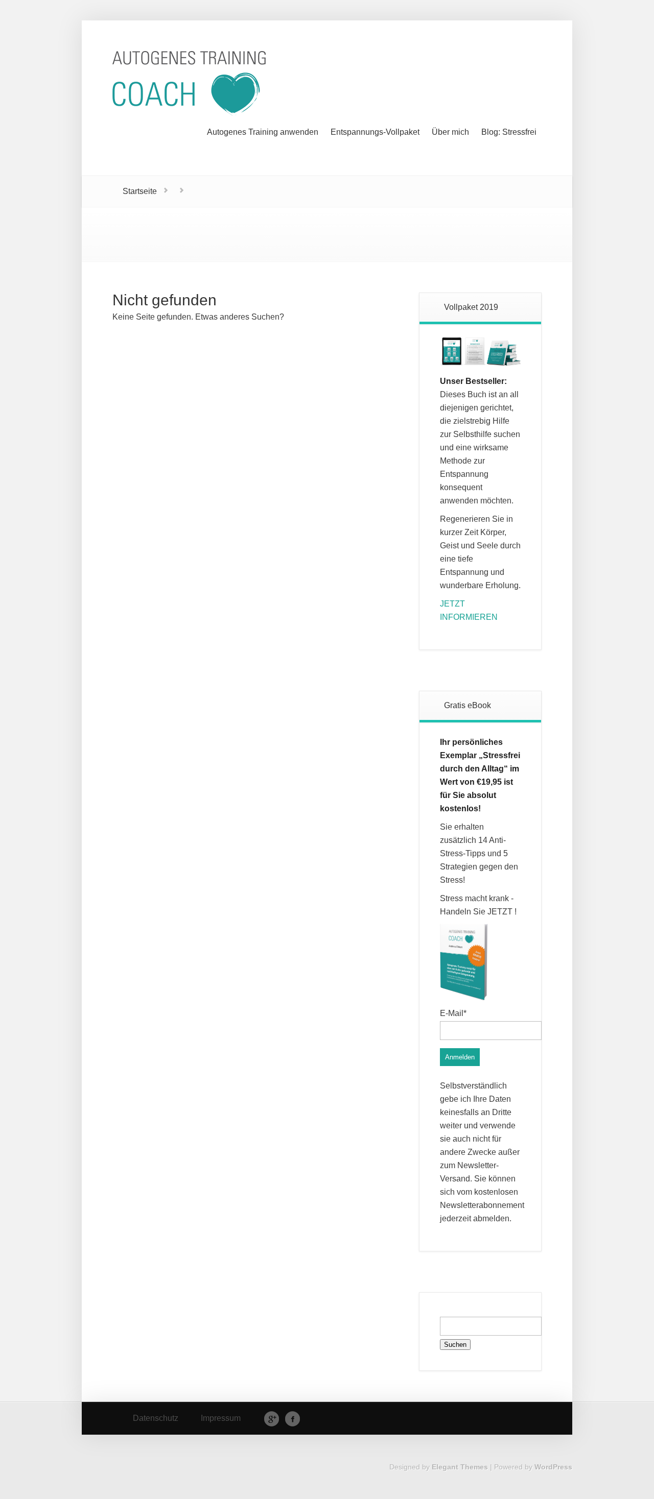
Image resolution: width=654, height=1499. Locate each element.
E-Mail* (453, 1013)
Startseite (140, 191)
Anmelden (460, 1057)
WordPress (553, 1467)
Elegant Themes (460, 1467)
